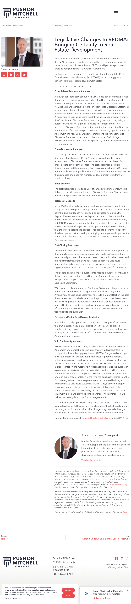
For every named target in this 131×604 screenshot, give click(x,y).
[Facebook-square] (116, 559)
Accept (68, 590)
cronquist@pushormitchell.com (95, 418)
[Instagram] (126, 559)
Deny (68, 595)
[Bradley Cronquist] (66, 447)
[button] (4, 75)
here (125, 512)
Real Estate (18, 25)
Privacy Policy (16, 598)
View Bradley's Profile (91, 460)
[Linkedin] (121, 559)
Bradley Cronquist (63, 25)
